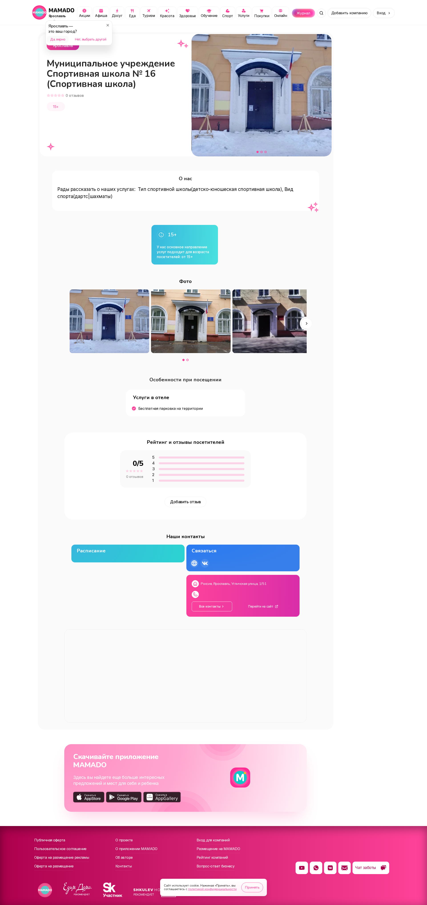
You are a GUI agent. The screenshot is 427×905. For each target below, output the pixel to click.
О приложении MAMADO (136, 848)
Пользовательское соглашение (60, 848)
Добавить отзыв (185, 502)
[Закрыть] (107, 25)
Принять (252, 887)
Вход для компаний (213, 840)
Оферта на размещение (53, 866)
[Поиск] (321, 13)
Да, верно (57, 39)
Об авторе (124, 857)
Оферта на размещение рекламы (61, 857)
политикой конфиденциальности (212, 889)
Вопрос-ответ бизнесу (215, 866)
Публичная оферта (49, 840)
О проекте (124, 840)
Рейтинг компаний (212, 857)
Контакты (123, 866)
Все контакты (210, 606)
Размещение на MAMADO (218, 848)
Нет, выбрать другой (90, 39)
